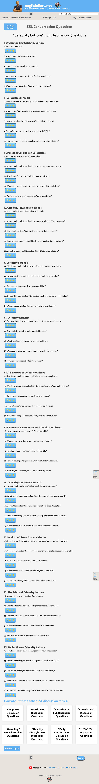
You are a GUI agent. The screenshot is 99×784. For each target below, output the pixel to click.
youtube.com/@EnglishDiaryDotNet (63, 767)
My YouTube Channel (82, 17)
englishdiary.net (38, 5)
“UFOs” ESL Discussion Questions (86, 732)
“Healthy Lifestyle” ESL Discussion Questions (37, 734)
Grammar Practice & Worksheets (16, 17)
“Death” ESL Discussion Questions (37, 713)
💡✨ (9, 50)
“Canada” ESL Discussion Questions (86, 713)
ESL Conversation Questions (49, 26)
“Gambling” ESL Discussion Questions (13, 732)
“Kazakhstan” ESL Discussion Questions (62, 713)
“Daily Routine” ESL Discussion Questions (62, 734)
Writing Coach (49, 17)
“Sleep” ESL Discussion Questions (13, 713)
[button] (31, 14)
